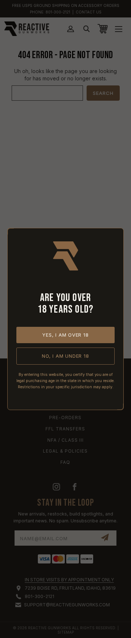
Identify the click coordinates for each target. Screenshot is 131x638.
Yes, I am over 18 (65, 335)
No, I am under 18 (65, 356)
